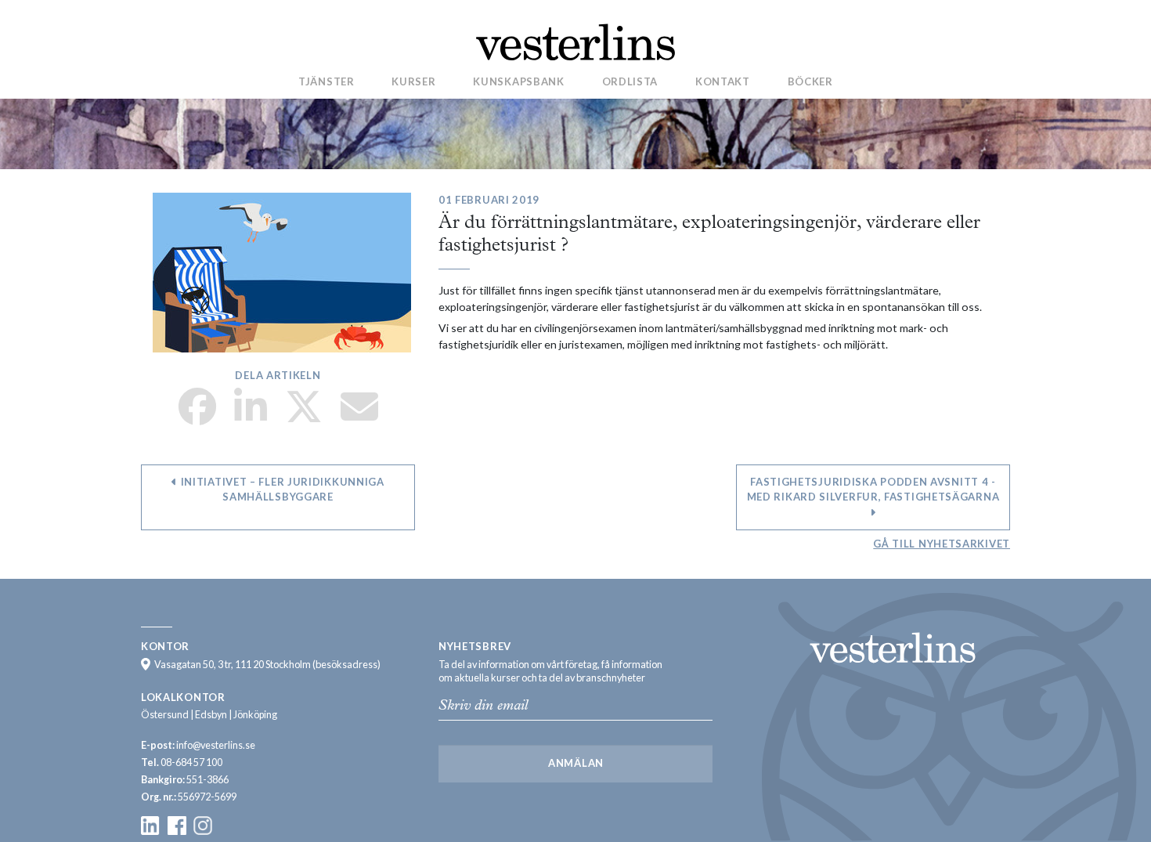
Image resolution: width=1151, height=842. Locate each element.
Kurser (413, 80)
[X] (303, 416)
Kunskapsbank (518, 80)
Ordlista (630, 80)
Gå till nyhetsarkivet (941, 543)
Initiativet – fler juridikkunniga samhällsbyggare (281, 489)
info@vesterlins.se (215, 745)
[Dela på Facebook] (197, 416)
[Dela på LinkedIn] (250, 416)
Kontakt (722, 80)
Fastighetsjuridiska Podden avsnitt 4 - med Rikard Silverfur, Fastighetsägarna (873, 489)
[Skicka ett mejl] (359, 416)
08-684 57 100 (191, 762)
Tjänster (326, 80)
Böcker (810, 80)
